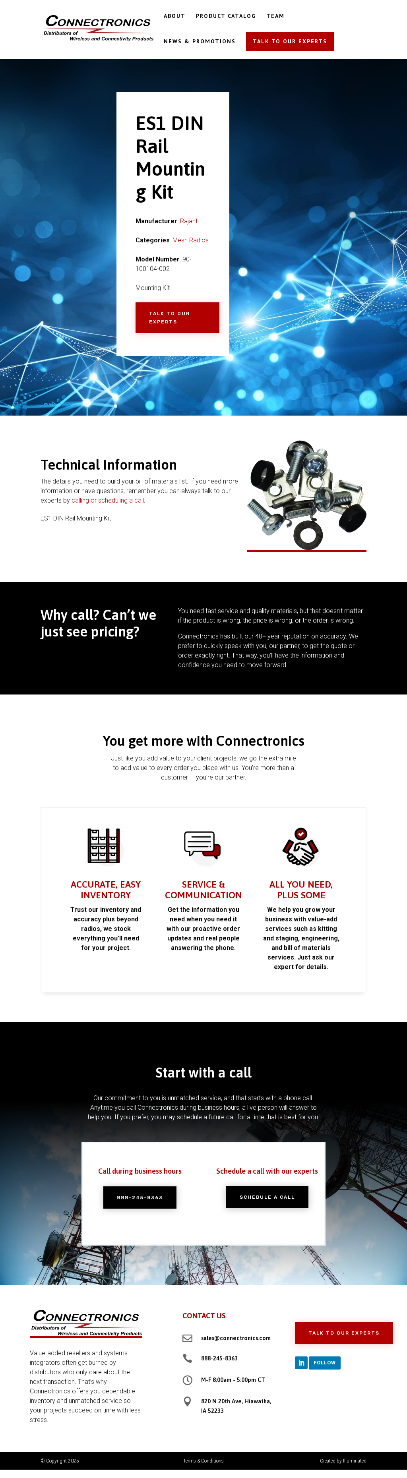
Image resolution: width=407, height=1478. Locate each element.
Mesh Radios (190, 240)
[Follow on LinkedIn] (301, 1362)
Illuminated (354, 1461)
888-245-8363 (140, 1197)
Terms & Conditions (203, 1461)
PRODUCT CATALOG (226, 16)
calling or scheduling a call (108, 500)
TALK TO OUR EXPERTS (290, 41)
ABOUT (175, 16)
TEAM (275, 16)
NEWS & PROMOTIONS (200, 42)
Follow (325, 1363)
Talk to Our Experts (169, 317)
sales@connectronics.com (236, 1338)
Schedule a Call (267, 1197)
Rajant (189, 221)
